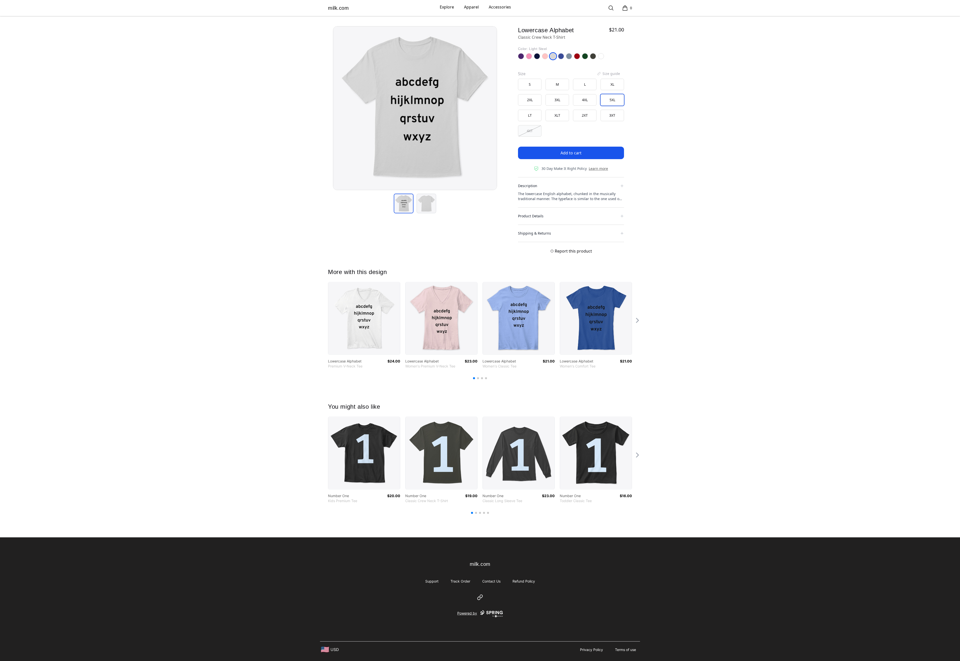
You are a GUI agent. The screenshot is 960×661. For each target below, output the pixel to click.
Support (431, 581)
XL (612, 84)
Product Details (531, 216)
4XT (530, 130)
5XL (612, 99)
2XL (530, 99)
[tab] (403, 203)
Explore (447, 7)
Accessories (500, 7)
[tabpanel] (415, 108)
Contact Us (491, 581)
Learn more (598, 168)
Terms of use (625, 650)
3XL (557, 99)
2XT (585, 115)
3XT (612, 115)
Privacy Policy (591, 650)
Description (527, 185)
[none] (608, 73)
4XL (585, 99)
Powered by (467, 613)
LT (530, 115)
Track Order (460, 581)
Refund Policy (523, 581)
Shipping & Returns (534, 233)
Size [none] (522, 73)
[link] (364, 318)
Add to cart (571, 153)
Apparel (471, 7)
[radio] (530, 84)
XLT (557, 115)
